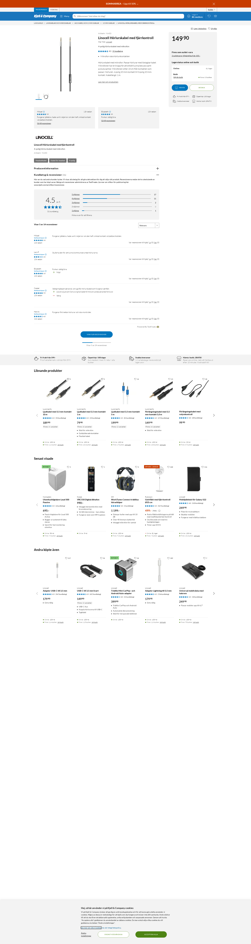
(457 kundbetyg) (95, 594)
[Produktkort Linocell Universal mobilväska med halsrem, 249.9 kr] (193, 570)
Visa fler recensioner (96, 334)
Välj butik (60, 445)
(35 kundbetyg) (95, 418)
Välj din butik (178, 77)
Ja (150, 242)
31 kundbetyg (117, 51)
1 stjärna (75, 210)
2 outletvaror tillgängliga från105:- (186, 56)
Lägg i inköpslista (200, 29)
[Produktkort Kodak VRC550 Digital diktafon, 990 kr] (91, 479)
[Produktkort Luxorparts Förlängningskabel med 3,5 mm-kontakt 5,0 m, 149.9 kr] (159, 391)
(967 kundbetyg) (61, 594)
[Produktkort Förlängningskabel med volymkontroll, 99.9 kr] (193, 391)
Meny (66, 16)
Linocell (109, 42)
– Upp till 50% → (122, 3)
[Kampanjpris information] (159, 511)
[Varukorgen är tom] (215, 16)
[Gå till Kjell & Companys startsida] (46, 16)
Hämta (182, 88)
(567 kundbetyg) (163, 506)
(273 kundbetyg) (163, 418)
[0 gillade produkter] (209, 16)
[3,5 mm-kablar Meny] (116, 23)
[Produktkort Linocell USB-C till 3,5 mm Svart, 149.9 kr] (91, 570)
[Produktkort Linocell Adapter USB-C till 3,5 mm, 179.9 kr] (57, 570)
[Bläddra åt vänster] (37, 415)
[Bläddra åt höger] (214, 415)
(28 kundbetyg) (197, 418)
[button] (39, 96)
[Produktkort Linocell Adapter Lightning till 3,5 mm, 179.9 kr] (159, 570)
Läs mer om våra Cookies (91, 928)
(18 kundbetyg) (197, 597)
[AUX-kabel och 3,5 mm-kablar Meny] (101, 23)
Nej (155, 242)
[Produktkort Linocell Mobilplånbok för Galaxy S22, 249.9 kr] (193, 479)
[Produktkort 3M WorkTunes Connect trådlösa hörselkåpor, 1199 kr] (125, 479)
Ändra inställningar (86, 934)
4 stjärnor (76, 198)
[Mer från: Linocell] (44, 138)
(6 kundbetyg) (60, 506)
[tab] (41, 10)
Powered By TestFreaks (146, 327)
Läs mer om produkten (108, 82)
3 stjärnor (76, 202)
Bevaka (202, 88)
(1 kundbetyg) (128, 506)
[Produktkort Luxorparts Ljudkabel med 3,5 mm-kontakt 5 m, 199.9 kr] (125, 391)
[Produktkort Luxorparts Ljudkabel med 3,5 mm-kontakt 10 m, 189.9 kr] (57, 391)
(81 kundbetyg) (129, 418)
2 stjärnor (76, 206)
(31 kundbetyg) (129, 597)
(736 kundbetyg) (163, 594)
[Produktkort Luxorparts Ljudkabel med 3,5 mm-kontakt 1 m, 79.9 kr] (91, 391)
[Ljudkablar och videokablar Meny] (72, 23)
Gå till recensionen (44, 123)
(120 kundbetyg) (197, 503)
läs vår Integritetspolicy (111, 928)
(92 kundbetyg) (61, 418)
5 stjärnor (76, 194)
